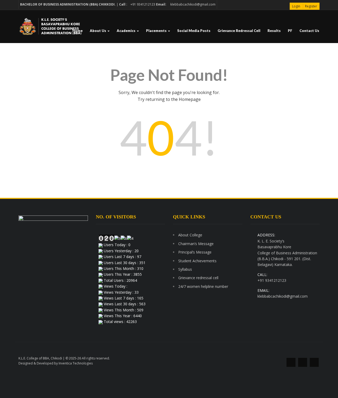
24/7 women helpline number (203, 286)
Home (77, 31)
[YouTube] (302, 362)
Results (274, 31)
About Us (98, 31)
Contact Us (309, 31)
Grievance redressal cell (239, 31)
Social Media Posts (193, 31)
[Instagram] (314, 362)
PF (290, 31)
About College (190, 234)
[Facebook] (291, 362)
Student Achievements (197, 260)
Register (311, 6)
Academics (126, 31)
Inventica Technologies (76, 363)
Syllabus (185, 269)
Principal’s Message (195, 252)
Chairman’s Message (196, 243)
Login (296, 6)
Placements (156, 31)
